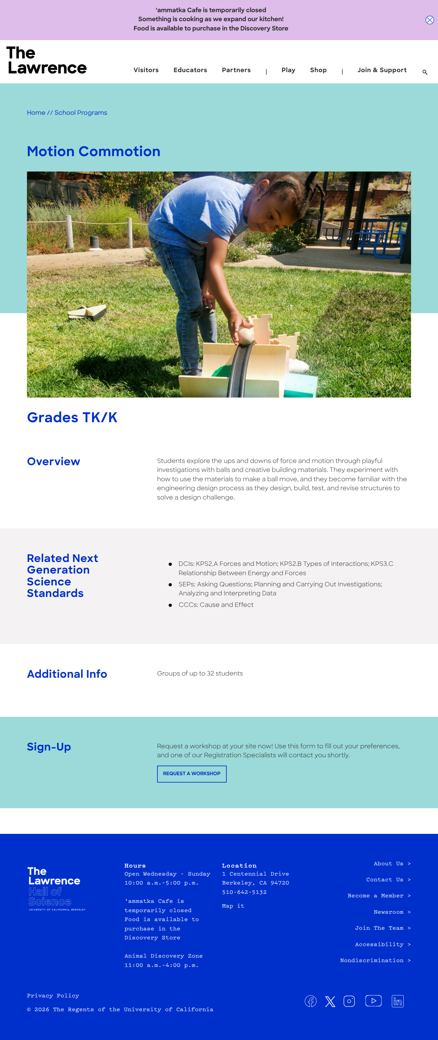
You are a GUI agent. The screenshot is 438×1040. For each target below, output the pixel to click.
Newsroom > (392, 912)
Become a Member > (379, 896)
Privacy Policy (53, 996)
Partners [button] (236, 71)
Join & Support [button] (382, 71)
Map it (233, 906)
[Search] (425, 73)
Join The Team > (383, 928)
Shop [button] (318, 71)
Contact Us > (388, 880)
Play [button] (289, 71)
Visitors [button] (146, 71)
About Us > (392, 864)
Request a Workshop (192, 774)
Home (36, 113)
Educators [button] (190, 71)
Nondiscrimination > (375, 961)
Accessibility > (383, 945)
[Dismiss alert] (430, 20)
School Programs (81, 113)
